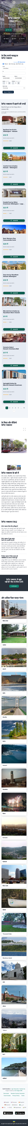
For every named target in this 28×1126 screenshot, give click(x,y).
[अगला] (14, 410)
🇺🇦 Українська (17, 1107)
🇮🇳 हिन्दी (24, 1107)
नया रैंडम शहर (14, 586)
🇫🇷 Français (14, 1102)
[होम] (14, 2)
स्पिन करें (9, 30)
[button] (24, 429)
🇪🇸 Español (21, 1102)
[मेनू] (2, 2)
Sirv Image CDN (18, 1090)
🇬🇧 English (6, 1102)
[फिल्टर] (5, 2)
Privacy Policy (15, 1095)
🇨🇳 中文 (3, 1107)
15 (24, 407)
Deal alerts (6, 1093)
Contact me (22, 1088)
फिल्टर (17, 30)
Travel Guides (7, 1095)
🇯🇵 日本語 (9, 1107)
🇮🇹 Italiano (14, 1104)
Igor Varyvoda (15, 1088)
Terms (22, 1095)
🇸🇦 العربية (21, 1104)
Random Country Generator (18, 1093)
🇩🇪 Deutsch (7, 1104)
